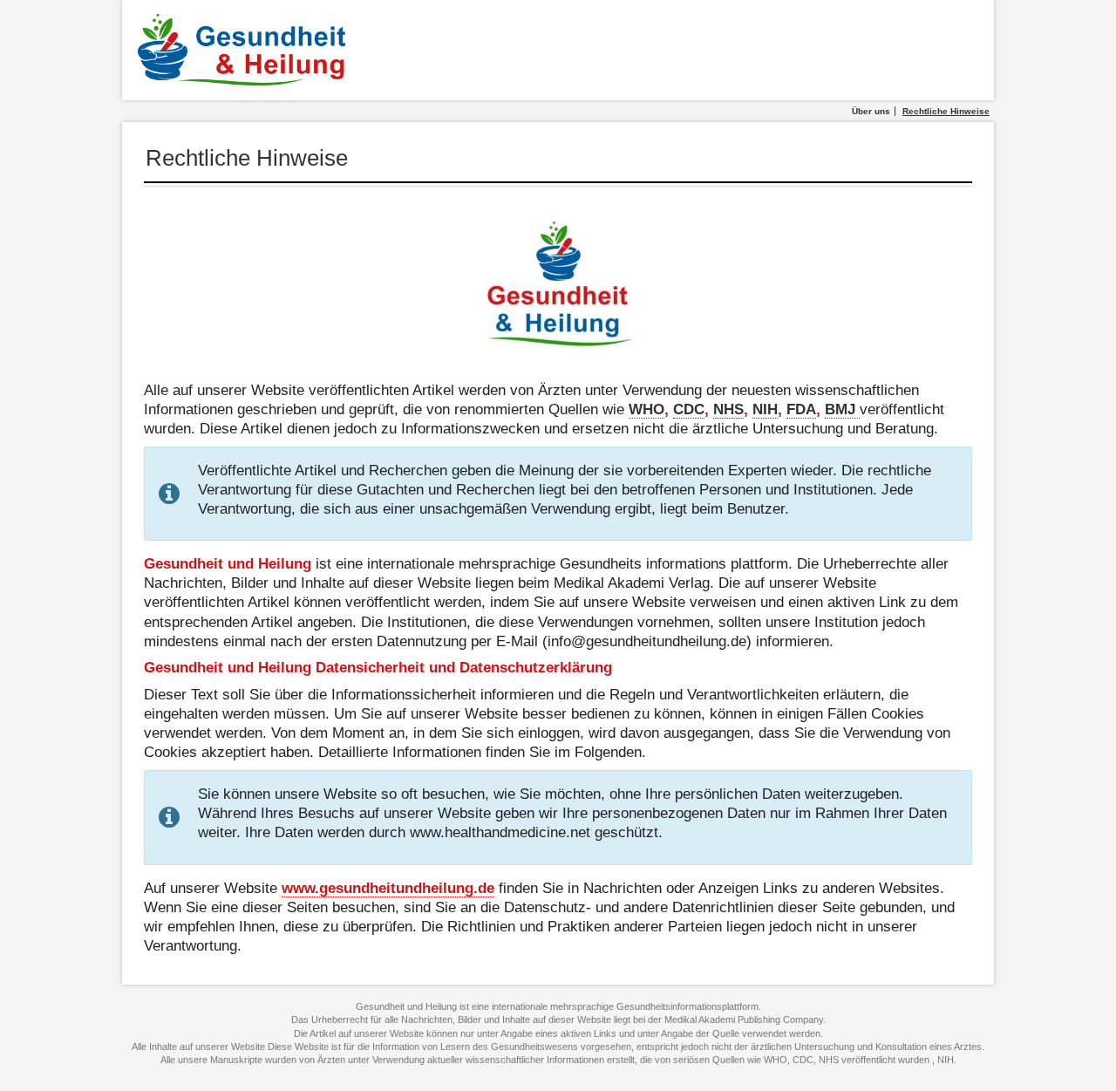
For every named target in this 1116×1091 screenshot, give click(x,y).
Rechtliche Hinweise (946, 111)
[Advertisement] (686, 50)
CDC (688, 409)
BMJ (842, 409)
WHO (646, 409)
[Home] (244, 50)
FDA (801, 409)
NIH (765, 409)
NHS (728, 409)
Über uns (871, 111)
